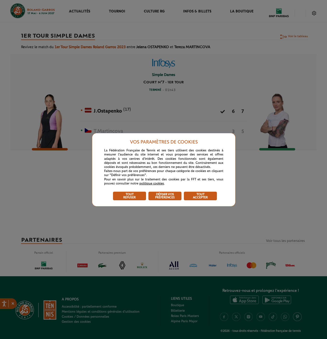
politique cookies (151, 183)
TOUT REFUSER (129, 196)
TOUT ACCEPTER (200, 196)
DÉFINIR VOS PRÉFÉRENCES (165, 196)
